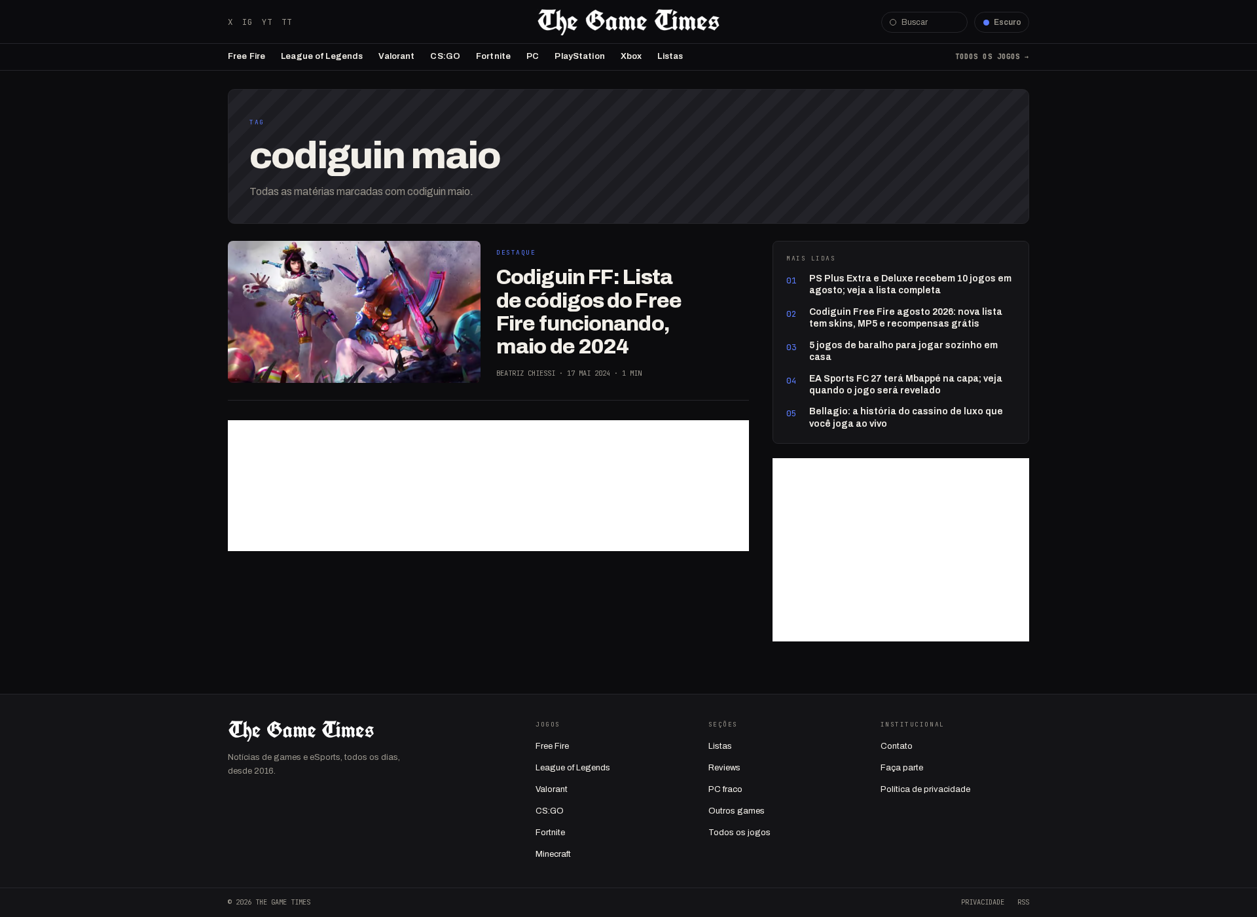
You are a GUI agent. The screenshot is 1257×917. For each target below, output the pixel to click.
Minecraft (553, 854)
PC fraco (725, 789)
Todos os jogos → (992, 56)
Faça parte (902, 767)
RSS (1023, 902)
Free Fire (246, 56)
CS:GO (445, 56)
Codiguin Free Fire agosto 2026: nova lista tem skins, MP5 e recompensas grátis (905, 318)
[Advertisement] (488, 485)
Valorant (396, 56)
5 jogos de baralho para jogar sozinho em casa (903, 351)
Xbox (631, 56)
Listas (670, 56)
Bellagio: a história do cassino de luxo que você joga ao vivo (906, 417)
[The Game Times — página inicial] (628, 22)
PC (532, 56)
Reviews (724, 767)
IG (247, 21)
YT (267, 21)
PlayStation (579, 56)
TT (287, 21)
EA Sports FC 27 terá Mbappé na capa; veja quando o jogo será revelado (905, 384)
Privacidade (982, 902)
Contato (897, 746)
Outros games (736, 811)
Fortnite (493, 56)
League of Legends (322, 56)
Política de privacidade (925, 789)
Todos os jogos (739, 832)
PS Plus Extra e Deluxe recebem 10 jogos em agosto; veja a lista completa (910, 284)
